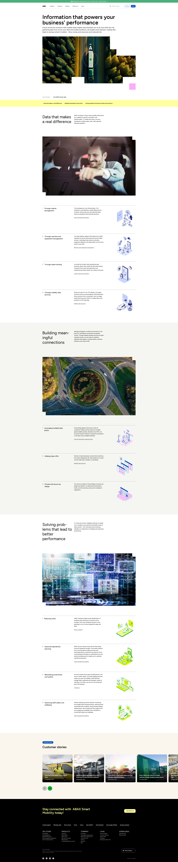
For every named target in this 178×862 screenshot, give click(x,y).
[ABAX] (44, 6)
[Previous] (44, 788)
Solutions (52, 6)
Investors (83, 839)
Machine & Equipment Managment (49, 838)
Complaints (102, 838)
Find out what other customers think (83, 439)
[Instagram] (53, 858)
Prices (133, 6)
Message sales (57, 825)
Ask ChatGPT (89, 825)
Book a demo (67, 825)
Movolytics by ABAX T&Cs (105, 839)
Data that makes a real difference (53, 103)
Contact (127, 6)
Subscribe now (130, 810)
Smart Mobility (46, 97)
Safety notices (103, 836)
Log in (82, 6)
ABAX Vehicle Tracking (66, 838)
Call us (81, 825)
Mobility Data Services (47, 836)
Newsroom (83, 841)
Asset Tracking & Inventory (47, 839)
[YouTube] (50, 858)
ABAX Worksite (65, 835)
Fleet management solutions (81, 217)
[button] (134, 850)
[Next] (50, 788)
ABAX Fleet (64, 833)
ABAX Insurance (65, 839)
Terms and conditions (104, 835)
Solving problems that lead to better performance (99, 103)
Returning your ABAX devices (87, 836)
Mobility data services (80, 303)
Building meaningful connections (74, 103)
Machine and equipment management (84, 247)
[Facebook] (43, 858)
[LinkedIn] (46, 858)
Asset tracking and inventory (81, 273)
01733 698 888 (46, 849)
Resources (75, 6)
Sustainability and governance (87, 835)
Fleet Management (46, 835)
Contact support (46, 825)
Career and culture (84, 838)
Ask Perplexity (99, 825)
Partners (67, 6)
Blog (82, 842)
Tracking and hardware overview (68, 841)
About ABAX (83, 833)
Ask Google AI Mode (111, 825)
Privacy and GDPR (103, 833)
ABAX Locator (64, 836)
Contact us (77, 687)
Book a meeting (78, 629)
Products (60, 6)
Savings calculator (124, 825)
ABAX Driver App (122, 835)
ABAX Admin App (122, 833)
